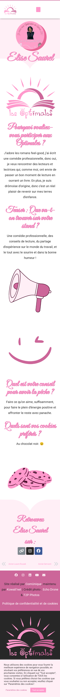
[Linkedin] (30, 575)
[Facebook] (38, 551)
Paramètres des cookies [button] (16, 690)
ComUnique (34, 584)
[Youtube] (37, 575)
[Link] (21, 551)
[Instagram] (30, 551)
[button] (38, 9)
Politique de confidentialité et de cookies (30, 603)
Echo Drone (50, 589)
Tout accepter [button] (38, 690)
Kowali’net (14, 589)
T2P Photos (31, 595)
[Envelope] (44, 575)
